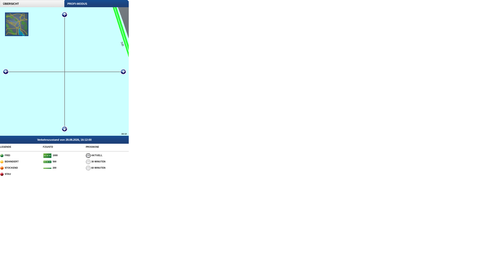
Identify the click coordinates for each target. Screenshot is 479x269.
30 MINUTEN (98, 161)
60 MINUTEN (98, 168)
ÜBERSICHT (9, 3)
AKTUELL (97, 155)
